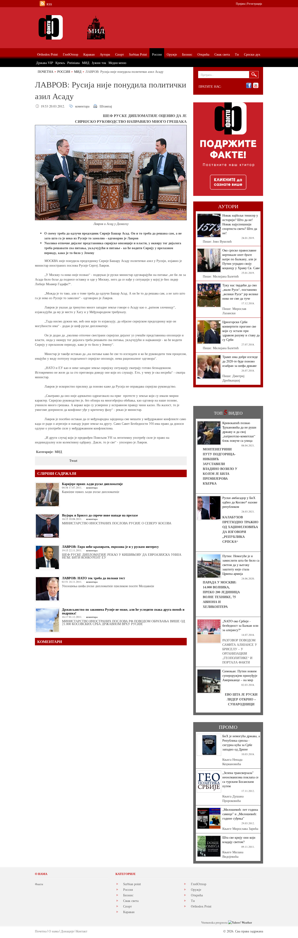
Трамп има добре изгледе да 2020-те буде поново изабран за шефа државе (240, 361)
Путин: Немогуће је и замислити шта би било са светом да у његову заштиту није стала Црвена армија (240, 565)
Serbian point (132, 884)
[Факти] (87, 27)
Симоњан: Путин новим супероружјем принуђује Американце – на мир (239, 675)
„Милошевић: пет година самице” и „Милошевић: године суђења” (240, 814)
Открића (197, 895)
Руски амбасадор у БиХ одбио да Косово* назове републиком (239, 502)
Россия (63, 71)
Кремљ (60, 62)
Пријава (240, 3)
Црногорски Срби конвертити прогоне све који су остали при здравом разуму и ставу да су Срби (241, 331)
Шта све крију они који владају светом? (238, 839)
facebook (249, 85)
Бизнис (128, 895)
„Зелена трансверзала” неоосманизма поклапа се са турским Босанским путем (240, 779)
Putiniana (73, 62)
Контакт (81, 931)
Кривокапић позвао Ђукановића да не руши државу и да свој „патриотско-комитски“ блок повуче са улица (239, 432)
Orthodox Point (201, 906)
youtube (256, 85)
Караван (129, 912)
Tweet (73, 460)
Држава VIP (44, 62)
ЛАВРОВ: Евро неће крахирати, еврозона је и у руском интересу (110, 546)
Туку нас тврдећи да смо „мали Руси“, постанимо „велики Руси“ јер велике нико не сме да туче (240, 292)
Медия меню (117, 62)
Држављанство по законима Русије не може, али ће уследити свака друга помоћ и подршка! (123, 611)
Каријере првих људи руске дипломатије (92, 483)
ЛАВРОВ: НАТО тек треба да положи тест (93, 578)
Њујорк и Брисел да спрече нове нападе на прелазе (100, 515)
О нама (54, 931)
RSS (49, 4)
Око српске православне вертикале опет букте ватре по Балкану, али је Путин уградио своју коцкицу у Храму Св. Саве (241, 259)
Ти (193, 900)
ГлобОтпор (198, 884)
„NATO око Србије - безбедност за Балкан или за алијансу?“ (240, 625)
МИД (77, 71)
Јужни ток (99, 62)
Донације (67, 931)
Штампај (106, 106)
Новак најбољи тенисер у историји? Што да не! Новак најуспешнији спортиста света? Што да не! (240, 224)
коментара (82, 106)
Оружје (196, 889)
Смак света (131, 900)
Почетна (45, 71)
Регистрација (254, 3)
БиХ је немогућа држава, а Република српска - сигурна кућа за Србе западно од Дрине (241, 742)
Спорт (127, 906)
